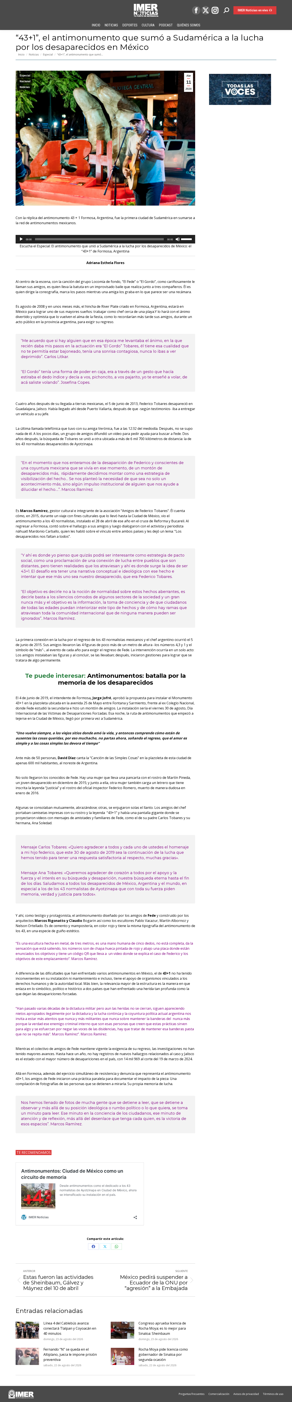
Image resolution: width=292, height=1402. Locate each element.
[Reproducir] (21, 239)
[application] (105, 239)
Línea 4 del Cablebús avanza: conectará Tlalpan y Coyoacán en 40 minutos (69, 1328)
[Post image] (27, 1330)
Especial (25, 75)
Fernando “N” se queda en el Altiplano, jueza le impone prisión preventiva (70, 1354)
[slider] (187, 239)
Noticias (25, 87)
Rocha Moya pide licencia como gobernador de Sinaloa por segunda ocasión (163, 1354)
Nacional (25, 81)
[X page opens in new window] (205, 10)
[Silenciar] (177, 239)
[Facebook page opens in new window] (196, 10)
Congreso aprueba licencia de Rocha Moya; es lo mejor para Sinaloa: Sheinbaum (162, 1328)
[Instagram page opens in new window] (215, 10)
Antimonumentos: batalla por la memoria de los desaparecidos (122, 679)
